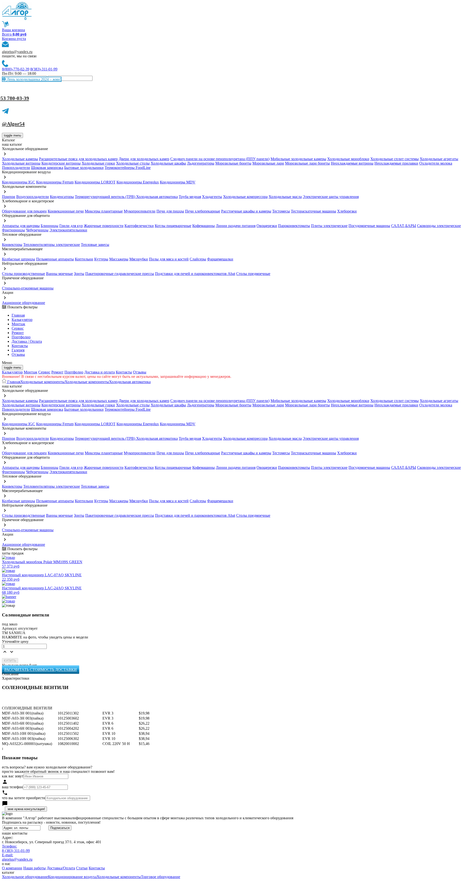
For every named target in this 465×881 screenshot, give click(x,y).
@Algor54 (13, 124)
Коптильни (84, 259)
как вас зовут (12, 776)
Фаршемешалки (220, 259)
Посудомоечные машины (369, 226)
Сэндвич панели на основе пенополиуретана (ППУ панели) (220, 159)
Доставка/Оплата (61, 868)
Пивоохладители (16, 168)
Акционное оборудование (23, 303)
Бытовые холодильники (84, 168)
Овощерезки (266, 226)
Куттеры (101, 259)
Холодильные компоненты (42, 382)
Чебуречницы (37, 230)
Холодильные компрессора (245, 197)
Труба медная (190, 197)
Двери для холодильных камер (144, 159)
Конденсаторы (62, 197)
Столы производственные (23, 274)
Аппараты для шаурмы (21, 226)
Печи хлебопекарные (202, 211)
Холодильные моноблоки (348, 159)
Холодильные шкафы (168, 163)
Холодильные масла (285, 197)
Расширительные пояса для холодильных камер (78, 159)
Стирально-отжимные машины (28, 288)
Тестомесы (281, 211)
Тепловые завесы (95, 245)
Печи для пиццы (170, 211)
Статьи (82, 868)
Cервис (18, 328)
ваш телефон (12, 787)
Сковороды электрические (439, 226)
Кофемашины (203, 226)
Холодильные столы (133, 163)
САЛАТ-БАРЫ (403, 226)
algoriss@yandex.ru (17, 52)
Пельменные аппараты (55, 259)
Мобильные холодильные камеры (298, 159)
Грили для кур (71, 226)
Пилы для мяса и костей (169, 259)
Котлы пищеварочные (173, 226)
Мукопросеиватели (139, 211)
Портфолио (21, 337)
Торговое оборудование (160, 877)
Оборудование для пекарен (24, 211)
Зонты (79, 274)
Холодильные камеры (20, 159)
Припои (8, 197)
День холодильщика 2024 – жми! (33, 79)
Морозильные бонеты (233, 163)
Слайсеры (198, 259)
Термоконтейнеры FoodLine (128, 168)
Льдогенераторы (200, 163)
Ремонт (18, 333)
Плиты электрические (329, 226)
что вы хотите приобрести (23, 798)
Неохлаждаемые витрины (352, 163)
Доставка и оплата (99, 372)
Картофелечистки (139, 226)
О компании (12, 868)
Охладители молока (435, 163)
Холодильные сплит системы (394, 159)
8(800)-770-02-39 (15, 69)
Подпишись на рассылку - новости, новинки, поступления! (51, 822)
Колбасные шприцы (18, 259)
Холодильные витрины (21, 163)
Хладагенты (212, 197)
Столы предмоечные (253, 274)
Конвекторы (12, 245)
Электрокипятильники (68, 230)
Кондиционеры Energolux (137, 182)
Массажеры (118, 259)
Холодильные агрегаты (439, 159)
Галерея (18, 350)
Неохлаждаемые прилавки (396, 163)
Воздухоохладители (32, 197)
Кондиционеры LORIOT (95, 182)
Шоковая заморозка (47, 168)
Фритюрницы (13, 230)
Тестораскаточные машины (313, 211)
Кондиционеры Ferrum (55, 182)
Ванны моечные (59, 274)
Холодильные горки (98, 163)
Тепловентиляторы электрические (51, 245)
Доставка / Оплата (27, 341)
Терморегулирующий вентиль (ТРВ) (105, 197)
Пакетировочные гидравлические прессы (119, 274)
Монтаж (18, 324)
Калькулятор (22, 320)
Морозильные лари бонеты (307, 163)
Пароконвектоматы (294, 226)
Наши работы (34, 868)
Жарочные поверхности (104, 226)
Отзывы (18, 354)
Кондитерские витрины (61, 163)
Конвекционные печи (66, 211)
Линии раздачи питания (236, 226)
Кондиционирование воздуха (72, 877)
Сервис (44, 372)
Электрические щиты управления (331, 197)
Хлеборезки (347, 211)
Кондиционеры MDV (177, 182)
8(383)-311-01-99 (43, 69)
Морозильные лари (268, 163)
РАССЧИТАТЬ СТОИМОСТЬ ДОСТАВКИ (40, 670)
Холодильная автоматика (157, 197)
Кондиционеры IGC (18, 182)
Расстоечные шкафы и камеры (246, 211)
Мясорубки (138, 259)
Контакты (20, 346)
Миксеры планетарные (104, 211)
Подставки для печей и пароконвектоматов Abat (195, 274)
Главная (18, 315)
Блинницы (49, 226)
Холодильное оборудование (25, 877)
